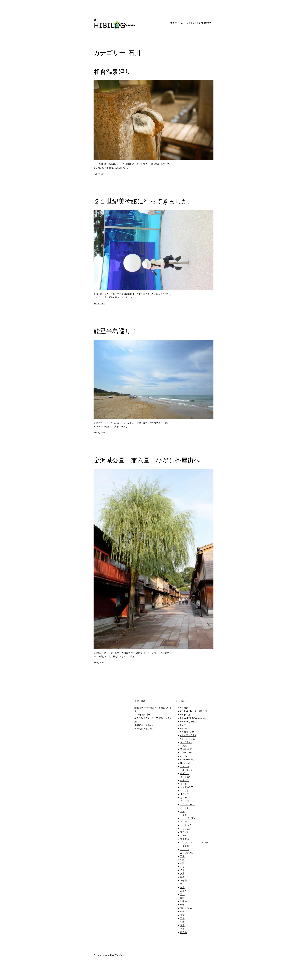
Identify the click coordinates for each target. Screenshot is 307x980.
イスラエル (185, 777)
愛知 (182, 894)
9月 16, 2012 (99, 303)
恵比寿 (183, 891)
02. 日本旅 (185, 714)
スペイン (184, 808)
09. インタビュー (188, 738)
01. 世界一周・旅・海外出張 (193, 711)
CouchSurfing (187, 759)
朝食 (182, 911)
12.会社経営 (186, 749)
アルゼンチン (186, 770)
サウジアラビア (187, 804)
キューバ (184, 801)
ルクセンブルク (187, 852)
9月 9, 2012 (99, 662)
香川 (182, 929)
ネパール (184, 821)
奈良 (182, 887)
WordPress (120, 955)
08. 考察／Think (188, 735)
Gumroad (185, 763)
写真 (182, 877)
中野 (182, 859)
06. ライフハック (188, 728)
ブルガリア (185, 835)
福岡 (182, 922)
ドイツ (183, 815)
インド (183, 783)
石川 (182, 918)
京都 (182, 866)
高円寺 (183, 932)
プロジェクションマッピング (194, 842)
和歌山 (183, 880)
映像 (182, 904)
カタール (184, 797)
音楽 (182, 925)
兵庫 (182, 873)
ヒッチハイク (186, 825)
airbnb (183, 756)
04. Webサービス (188, 721)
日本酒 (183, 901)
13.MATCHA (186, 752)
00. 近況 (184, 707)
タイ (182, 811)
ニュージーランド (189, 818)
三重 (182, 856)
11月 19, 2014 (99, 174)
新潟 (182, 897)
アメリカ (184, 766)
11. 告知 (184, 745)
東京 (182, 915)
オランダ (184, 794)
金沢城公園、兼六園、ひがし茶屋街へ (147, 460)
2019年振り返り (142, 714)
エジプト (184, 790)
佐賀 (182, 870)
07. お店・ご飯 (187, 732)
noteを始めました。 (144, 728)
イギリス (184, 773)
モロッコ (184, 849)
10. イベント (186, 742)
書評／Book (186, 908)
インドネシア (186, 787)
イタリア (184, 780)
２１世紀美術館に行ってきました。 (144, 201)
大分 (182, 884)
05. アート (185, 725)
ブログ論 (184, 839)
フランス (184, 832)
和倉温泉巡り (112, 71)
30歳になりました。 (144, 725)
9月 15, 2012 (99, 433)
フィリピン (185, 828)
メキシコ (184, 846)
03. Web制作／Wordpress (193, 718)
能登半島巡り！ (115, 331)
